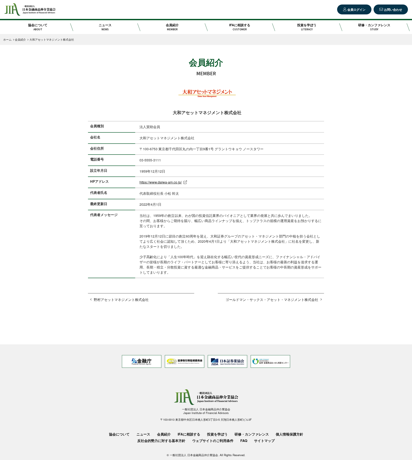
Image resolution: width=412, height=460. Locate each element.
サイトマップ (264, 440)
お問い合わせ (393, 9)
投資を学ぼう (307, 27)
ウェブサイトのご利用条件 (212, 440)
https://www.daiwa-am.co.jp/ (160, 182)
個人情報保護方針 (289, 434)
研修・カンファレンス (374, 27)
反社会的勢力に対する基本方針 (161, 440)
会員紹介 (172, 27)
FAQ (243, 440)
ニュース (105, 27)
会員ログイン (356, 9)
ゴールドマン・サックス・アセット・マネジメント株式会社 (272, 299)
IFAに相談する (239, 27)
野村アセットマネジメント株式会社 (121, 299)
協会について (37, 27)
